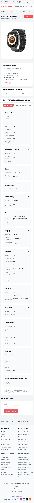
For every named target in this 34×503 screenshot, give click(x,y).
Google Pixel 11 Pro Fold (25, 472)
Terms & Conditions (17, 491)
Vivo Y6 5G (4, 470)
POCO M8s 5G (5, 462)
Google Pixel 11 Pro (24, 462)
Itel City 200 (4, 465)
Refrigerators (5, 449)
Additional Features (20, 105)
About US (17, 486)
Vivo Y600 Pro (5, 459)
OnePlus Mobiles (23, 444)
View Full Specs (7, 83)
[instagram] (21, 499)
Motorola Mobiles (23, 442)
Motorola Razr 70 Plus (7, 475)
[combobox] (23, 6)
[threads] (27, 499)
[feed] (30, 499)
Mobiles (3, 11)
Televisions (17, 11)
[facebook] (15, 499)
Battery (30, 105)
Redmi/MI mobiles (23, 434)
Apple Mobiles (22, 449)
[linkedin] (24, 499)
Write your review (11, 411)
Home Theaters (6, 439)
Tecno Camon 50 (6, 467)
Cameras (4, 442)
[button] (17, 113)
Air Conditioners (27, 11)
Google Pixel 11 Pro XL (25, 465)
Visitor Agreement (17, 496)
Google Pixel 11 (15, 2)
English (28, 2)
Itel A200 (3, 472)
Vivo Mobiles (22, 439)
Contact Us (17, 489)
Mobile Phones (5, 432)
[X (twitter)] (18, 499)
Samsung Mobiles (23, 432)
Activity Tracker (8, 105)
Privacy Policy (17, 494)
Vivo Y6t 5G (4, 457)
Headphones (5, 444)
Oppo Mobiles (22, 447)
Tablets (10, 11)
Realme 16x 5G (22, 470)
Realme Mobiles (23, 437)
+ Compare (28, 16)
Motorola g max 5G (24, 467)
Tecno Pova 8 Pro (23, 459)
